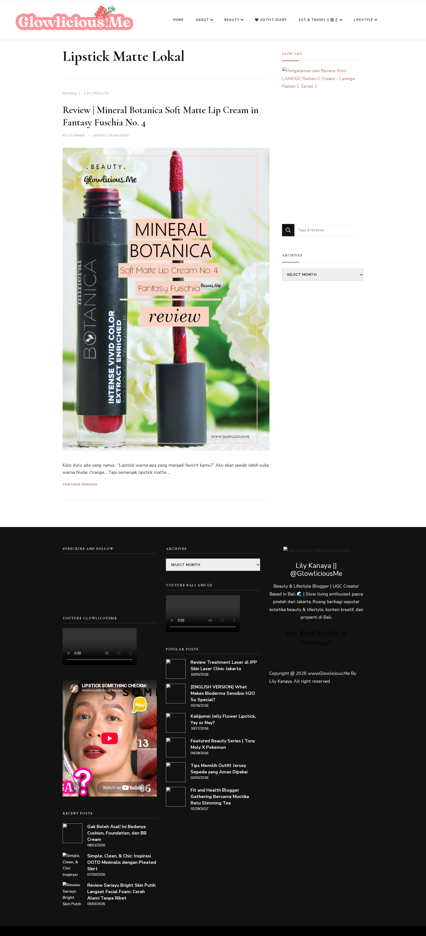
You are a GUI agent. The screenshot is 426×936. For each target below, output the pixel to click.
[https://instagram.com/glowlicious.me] (87, 566)
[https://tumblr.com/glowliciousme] (137, 566)
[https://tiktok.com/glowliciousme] (87, 589)
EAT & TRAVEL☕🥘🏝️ (318, 20)
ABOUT (202, 20)
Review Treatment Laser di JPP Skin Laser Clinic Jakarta (224, 665)
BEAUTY (231, 20)
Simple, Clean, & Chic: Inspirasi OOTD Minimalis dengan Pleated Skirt (121, 862)
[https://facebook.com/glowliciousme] (120, 566)
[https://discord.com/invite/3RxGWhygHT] (104, 589)
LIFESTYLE (363, 20)
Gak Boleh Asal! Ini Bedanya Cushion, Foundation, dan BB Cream (116, 833)
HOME (178, 20)
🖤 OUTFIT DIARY (271, 20)
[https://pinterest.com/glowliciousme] (71, 589)
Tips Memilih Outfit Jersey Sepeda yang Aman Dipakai (219, 769)
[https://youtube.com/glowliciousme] (71, 566)
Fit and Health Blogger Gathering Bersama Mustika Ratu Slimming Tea (220, 796)
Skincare (292, 53)
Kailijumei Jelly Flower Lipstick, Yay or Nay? (223, 719)
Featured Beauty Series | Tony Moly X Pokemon (223, 744)
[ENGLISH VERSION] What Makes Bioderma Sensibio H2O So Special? (223, 693)
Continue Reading (80, 484)
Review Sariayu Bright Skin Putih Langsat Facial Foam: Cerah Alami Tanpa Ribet (121, 891)
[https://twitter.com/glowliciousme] (104, 566)
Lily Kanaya (76, 135)
